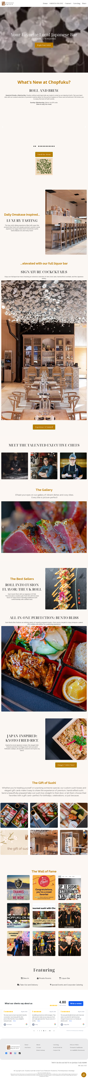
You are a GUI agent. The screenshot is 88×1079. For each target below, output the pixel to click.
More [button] (84, 3)
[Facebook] (6, 1053)
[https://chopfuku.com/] (7, 3)
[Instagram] (11, 1053)
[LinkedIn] (15, 1053)
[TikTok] (19, 1053)
